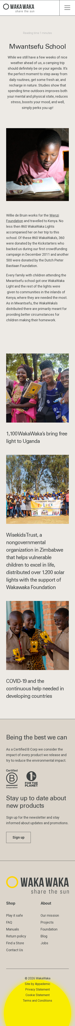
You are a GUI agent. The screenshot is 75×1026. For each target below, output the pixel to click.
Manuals (12, 929)
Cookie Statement (38, 995)
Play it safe (14, 915)
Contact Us (14, 950)
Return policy (16, 936)
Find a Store (15, 943)
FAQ (9, 922)
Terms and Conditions (37, 1000)
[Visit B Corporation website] (12, 779)
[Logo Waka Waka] (20, 8)
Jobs (44, 943)
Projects (47, 922)
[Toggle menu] (67, 8)
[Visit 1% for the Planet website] (31, 779)
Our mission (50, 915)
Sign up (18, 837)
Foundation (49, 929)
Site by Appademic (37, 984)
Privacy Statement (37, 989)
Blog (44, 936)
